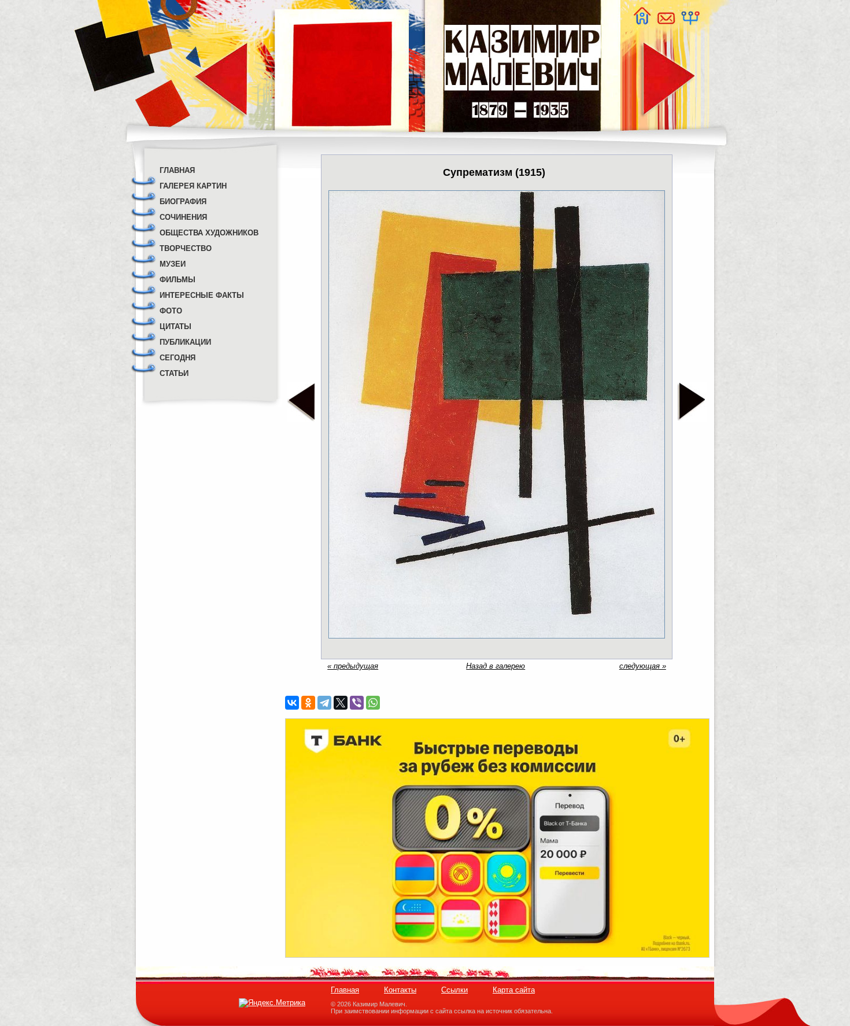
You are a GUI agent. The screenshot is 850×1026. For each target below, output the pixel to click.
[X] (341, 703)
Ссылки (454, 990)
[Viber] (357, 703)
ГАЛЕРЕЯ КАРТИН (193, 186)
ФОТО (171, 311)
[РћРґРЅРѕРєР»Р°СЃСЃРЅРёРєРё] (308, 703)
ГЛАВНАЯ (177, 170)
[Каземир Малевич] (521, 139)
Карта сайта (514, 990)
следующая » (642, 666)
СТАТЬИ (174, 373)
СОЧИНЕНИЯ (183, 217)
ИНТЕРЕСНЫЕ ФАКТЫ (202, 295)
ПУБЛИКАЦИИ (185, 342)
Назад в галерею (495, 666)
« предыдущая (352, 666)
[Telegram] (324, 703)
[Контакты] (665, 21)
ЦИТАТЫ (175, 326)
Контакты (400, 990)
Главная (345, 990)
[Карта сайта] (690, 21)
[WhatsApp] (373, 703)
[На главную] (642, 21)
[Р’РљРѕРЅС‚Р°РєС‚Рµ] (292, 703)
